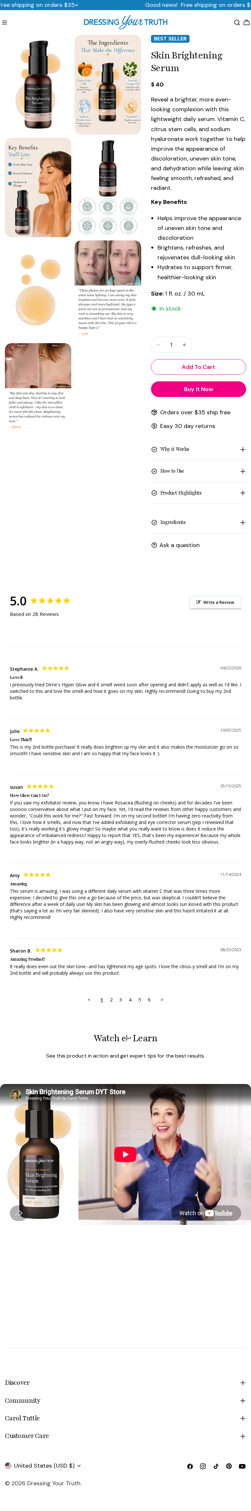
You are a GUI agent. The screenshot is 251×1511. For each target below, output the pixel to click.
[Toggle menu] (4, 22)
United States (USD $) (44, 1466)
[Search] (237, 22)
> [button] (161, 999)
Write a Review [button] (218, 602)
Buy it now (198, 389)
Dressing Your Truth (53, 1483)
